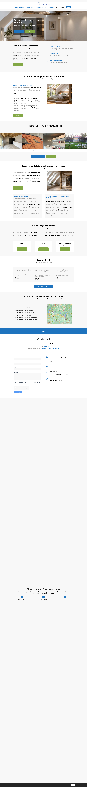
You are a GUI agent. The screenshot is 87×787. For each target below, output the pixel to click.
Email (15, 367)
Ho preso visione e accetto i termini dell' (24, 383)
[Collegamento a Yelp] (16, 1)
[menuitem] (19, 7)
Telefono (16, 362)
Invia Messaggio (17, 392)
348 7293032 (63, 0)
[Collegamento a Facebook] (15, 1)
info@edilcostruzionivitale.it (70, 0)
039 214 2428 (59, 0)
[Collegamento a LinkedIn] (13, 1)
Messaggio (16, 372)
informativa (31, 383)
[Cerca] (72, 7)
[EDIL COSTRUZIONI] (43, 4)
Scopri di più (65, 599)
